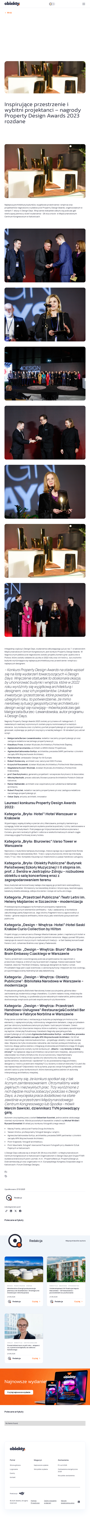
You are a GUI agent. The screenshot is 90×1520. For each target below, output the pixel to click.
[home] (12, 4)
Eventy (12, 1473)
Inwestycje (54, 1286)
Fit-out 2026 (62, 1465)
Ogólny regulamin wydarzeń (50, 1502)
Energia (29, 1286)
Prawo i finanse (19, 1286)
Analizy (10, 1343)
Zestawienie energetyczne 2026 (68, 1470)
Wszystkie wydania (41, 1469)
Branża (10, 1286)
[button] (83, 4)
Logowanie (14, 1469)
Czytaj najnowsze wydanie (18, 1392)
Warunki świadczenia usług (67, 1502)
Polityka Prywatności (35, 1502)
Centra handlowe (30, 1343)
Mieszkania (63, 1286)
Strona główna (15, 1465)
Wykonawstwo (73, 1286)
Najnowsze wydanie (41, 1465)
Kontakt (12, 1477)
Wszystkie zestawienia (66, 1476)
